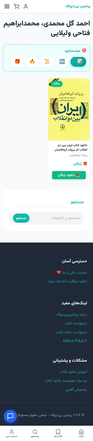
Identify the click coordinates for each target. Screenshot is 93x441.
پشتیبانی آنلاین (76, 390)
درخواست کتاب (75, 323)
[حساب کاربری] (25, 6)
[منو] (6, 6)
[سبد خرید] (16, 6)
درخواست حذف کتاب (71, 332)
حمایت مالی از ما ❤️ (72, 273)
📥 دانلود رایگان (69, 175)
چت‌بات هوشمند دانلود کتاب (66, 381)
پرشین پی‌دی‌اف (78, 6)
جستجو (21, 218)
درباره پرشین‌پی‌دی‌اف (71, 314)
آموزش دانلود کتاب (73, 372)
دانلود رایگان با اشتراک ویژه (67, 281)
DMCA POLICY (75, 341)
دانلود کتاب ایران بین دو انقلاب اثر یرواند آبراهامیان (71, 147)
